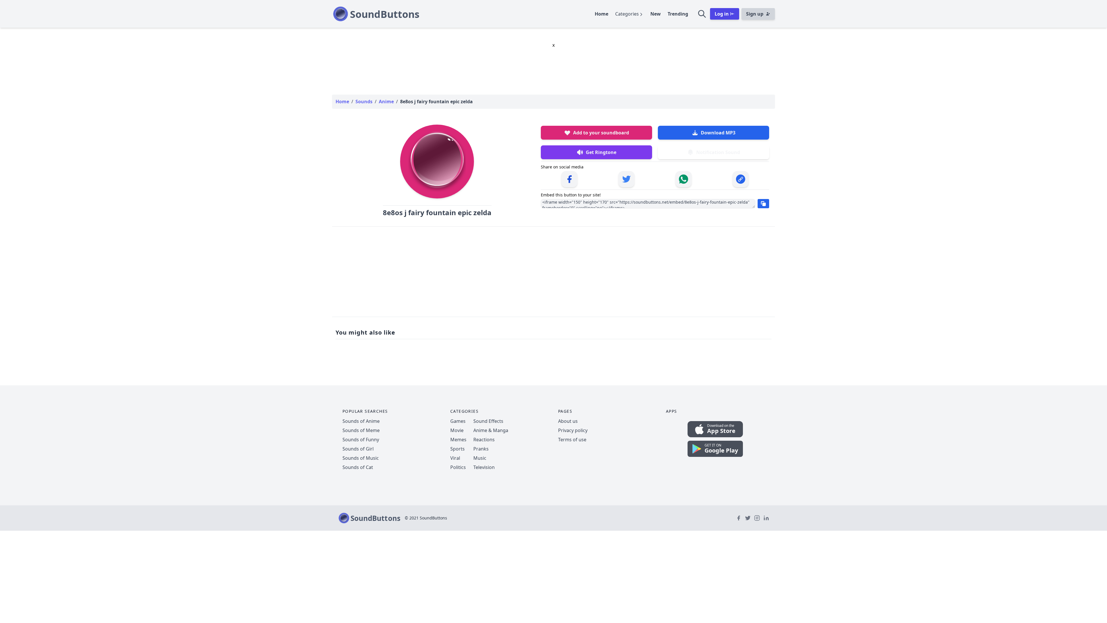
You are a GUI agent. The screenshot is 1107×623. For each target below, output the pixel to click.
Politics (458, 467)
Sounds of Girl (358, 449)
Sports (457, 449)
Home (601, 14)
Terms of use (572, 439)
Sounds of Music (360, 458)
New (655, 14)
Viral (455, 458)
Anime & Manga (490, 430)
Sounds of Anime (361, 421)
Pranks (481, 449)
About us (568, 421)
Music (479, 458)
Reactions (484, 439)
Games (458, 421)
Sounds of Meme (361, 430)
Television (484, 467)
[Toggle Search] (702, 13)
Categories (627, 14)
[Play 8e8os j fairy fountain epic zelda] (437, 161)
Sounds (363, 101)
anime (386, 101)
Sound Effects (488, 421)
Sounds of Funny (360, 439)
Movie (457, 430)
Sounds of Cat (357, 467)
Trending (678, 14)
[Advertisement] (553, 271)
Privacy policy (573, 430)
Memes (458, 439)
